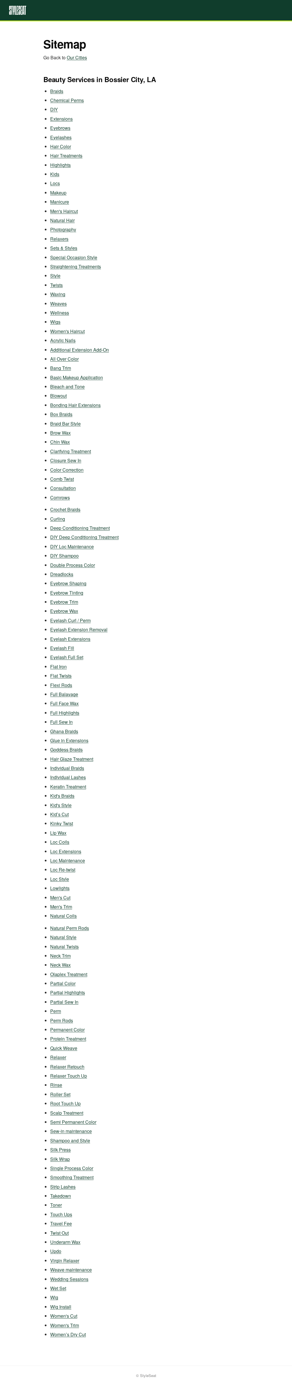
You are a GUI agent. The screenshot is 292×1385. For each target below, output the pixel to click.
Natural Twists (64, 946)
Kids (54, 174)
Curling (57, 519)
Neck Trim (60, 955)
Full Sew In (61, 722)
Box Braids (61, 414)
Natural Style (63, 937)
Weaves (58, 303)
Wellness (59, 312)
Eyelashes (61, 137)
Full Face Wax (64, 703)
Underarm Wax (65, 1242)
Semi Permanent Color (73, 1122)
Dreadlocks (61, 574)
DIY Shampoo (64, 555)
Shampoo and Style (70, 1140)
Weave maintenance (71, 1269)
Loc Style (59, 879)
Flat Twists (61, 675)
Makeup (58, 192)
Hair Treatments (66, 155)
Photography (63, 229)
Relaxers (59, 239)
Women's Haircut (67, 331)
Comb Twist (62, 479)
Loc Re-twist (62, 869)
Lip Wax (58, 833)
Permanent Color (67, 1029)
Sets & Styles (63, 248)
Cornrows (60, 497)
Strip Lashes (63, 1186)
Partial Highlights (67, 992)
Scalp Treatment (66, 1113)
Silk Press (60, 1149)
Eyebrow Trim (64, 602)
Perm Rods (61, 1020)
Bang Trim (60, 368)
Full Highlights (64, 712)
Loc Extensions (65, 851)
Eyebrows (60, 128)
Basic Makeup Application (76, 377)
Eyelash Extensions (70, 639)
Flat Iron (58, 666)
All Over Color (64, 359)
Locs (55, 183)
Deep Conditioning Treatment (80, 528)
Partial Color (63, 983)
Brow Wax (60, 432)
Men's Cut (60, 897)
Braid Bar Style (65, 423)
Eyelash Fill (62, 648)
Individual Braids (67, 768)
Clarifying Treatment (70, 451)
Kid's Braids (62, 795)
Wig (54, 1297)
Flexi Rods (61, 685)
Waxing (57, 294)
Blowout (58, 395)
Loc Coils (59, 842)
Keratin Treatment (68, 786)
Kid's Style (61, 805)
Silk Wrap (60, 1159)
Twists (56, 285)
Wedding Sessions (69, 1279)
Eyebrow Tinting (66, 592)
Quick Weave (63, 1048)
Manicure (59, 201)
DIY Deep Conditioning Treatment (84, 537)
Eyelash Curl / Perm (70, 620)
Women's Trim (64, 1325)
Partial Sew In (64, 1002)
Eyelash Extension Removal (79, 629)
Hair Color (60, 146)
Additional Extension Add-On (79, 349)
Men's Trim (61, 906)
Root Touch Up (65, 1103)
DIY (54, 109)
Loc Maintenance (67, 860)
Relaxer (58, 1057)
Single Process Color (71, 1168)
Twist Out (59, 1233)
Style (55, 275)
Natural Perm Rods (69, 928)
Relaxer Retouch (67, 1066)
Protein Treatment (68, 1038)
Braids (56, 91)
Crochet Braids (65, 509)
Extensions (61, 118)
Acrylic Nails (63, 340)
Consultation (63, 488)
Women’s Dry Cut (68, 1334)
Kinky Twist (61, 823)
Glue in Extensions (69, 740)
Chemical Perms (67, 100)
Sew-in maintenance (71, 1131)
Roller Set (60, 1094)
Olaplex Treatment (68, 974)
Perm (55, 1011)
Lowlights (60, 888)
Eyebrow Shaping (68, 583)
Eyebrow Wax (64, 611)
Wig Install (60, 1306)
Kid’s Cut (59, 814)
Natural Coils (63, 915)
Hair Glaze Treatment (71, 759)
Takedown (60, 1196)
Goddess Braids (66, 749)
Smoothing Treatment (72, 1177)
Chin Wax (60, 442)
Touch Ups (61, 1214)
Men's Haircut (64, 211)
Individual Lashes (68, 777)
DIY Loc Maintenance (72, 546)
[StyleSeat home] (146, 10)
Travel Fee (61, 1223)
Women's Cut (63, 1316)
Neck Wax (60, 965)
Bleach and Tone (67, 386)
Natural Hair (62, 220)
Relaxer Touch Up (68, 1075)
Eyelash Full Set (66, 657)
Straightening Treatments (75, 266)
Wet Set (58, 1288)
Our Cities (77, 57)
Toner (56, 1205)
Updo (55, 1251)
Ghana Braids (64, 731)
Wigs (55, 322)
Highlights (60, 165)
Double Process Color (72, 565)
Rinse (56, 1085)
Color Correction (67, 470)
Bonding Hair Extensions (75, 405)
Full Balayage (64, 694)
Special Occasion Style (73, 257)
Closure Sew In (65, 460)
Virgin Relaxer (64, 1260)
